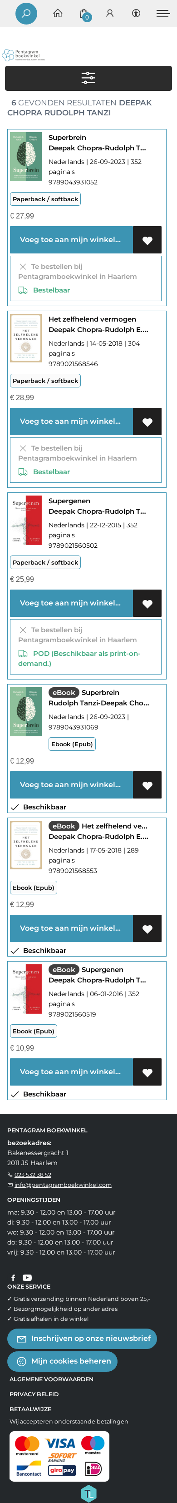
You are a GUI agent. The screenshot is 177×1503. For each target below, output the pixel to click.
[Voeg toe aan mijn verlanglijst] (147, 239)
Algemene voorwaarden (51, 1379)
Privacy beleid (34, 1394)
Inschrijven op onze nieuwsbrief (90, 1338)
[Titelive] (88, 1493)
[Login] (109, 14)
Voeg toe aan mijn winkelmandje (74, 239)
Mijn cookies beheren (70, 1361)
